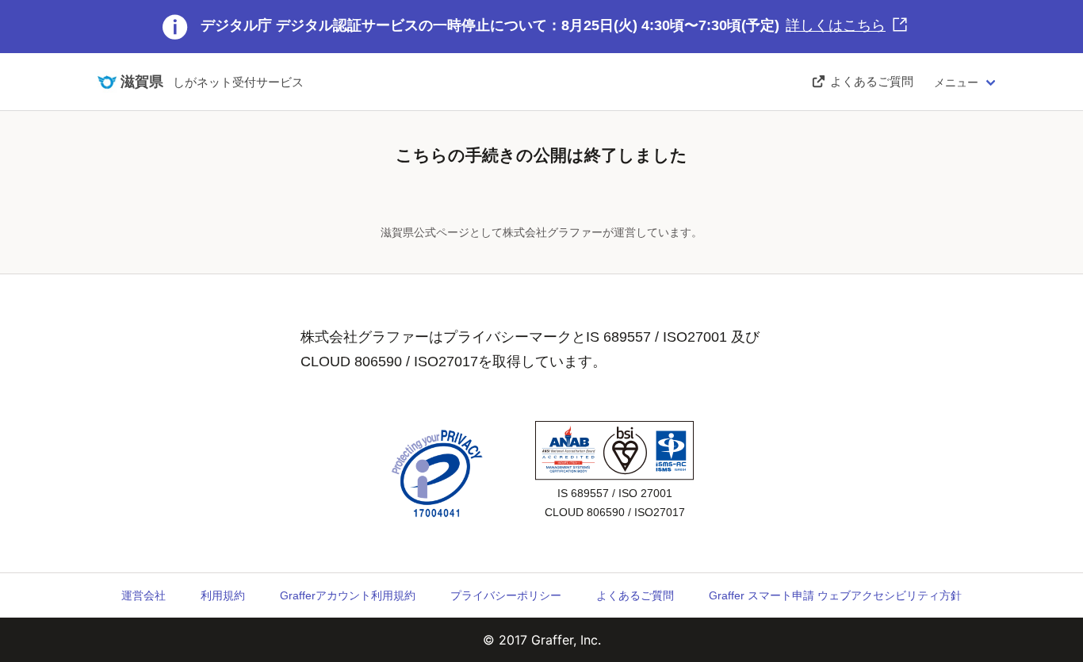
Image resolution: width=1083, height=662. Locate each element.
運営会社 (143, 595)
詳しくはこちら (836, 25)
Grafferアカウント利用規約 (347, 595)
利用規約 (223, 595)
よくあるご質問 (635, 595)
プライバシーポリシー (505, 595)
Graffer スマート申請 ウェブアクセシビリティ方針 (835, 595)
